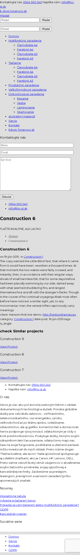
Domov (13, 236)
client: (4, 314)
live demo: (35, 314)
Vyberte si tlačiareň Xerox (18, 500)
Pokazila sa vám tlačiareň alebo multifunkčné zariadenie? (39, 505)
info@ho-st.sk (18, 208)
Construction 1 (33, 256)
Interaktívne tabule (13, 496)
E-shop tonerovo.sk (13, 11)
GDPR (4, 509)
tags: (67, 319)
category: (7, 319)
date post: (41, 319)
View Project (9, 346)
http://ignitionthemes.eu (59, 314)
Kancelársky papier (13, 514)
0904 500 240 (32, 2)
